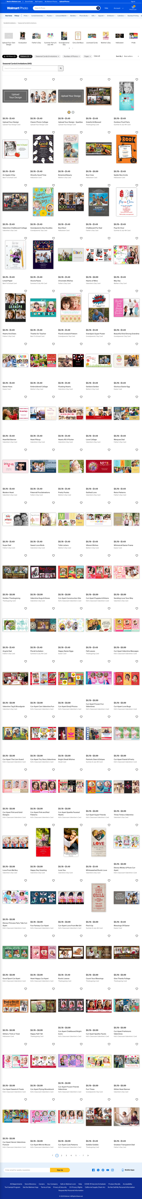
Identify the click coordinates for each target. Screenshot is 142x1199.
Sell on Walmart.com (68, 1184)
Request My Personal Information (71, 1190)
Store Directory (30, 1184)
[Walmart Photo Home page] (17, 8)
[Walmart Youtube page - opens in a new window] (107, 1170)
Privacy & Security (60, 1187)
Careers (42, 1184)
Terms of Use (46, 1187)
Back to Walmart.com (14, 1)
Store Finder (29, 1)
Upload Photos (64, 1)
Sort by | (119, 56)
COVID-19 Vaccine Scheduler (95, 1184)
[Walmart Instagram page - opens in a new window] (112, 1170)
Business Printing (133, 16)
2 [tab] (72, 48)
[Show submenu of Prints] (28, 15)
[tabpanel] (9, 38)
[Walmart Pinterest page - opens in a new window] (103, 1170)
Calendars (120, 16)
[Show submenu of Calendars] (125, 15)
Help (106, 8)
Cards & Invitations (10, 23)
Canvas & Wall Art (61, 16)
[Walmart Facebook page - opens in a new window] (93, 1170)
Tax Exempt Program (12, 1187)
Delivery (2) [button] (25, 56)
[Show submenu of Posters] (53, 15)
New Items (8, 16)
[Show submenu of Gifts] (95, 15)
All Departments (16, 1184)
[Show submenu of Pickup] (20, 15)
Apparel (100, 16)
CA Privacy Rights (75, 1187)
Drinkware (110, 16)
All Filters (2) (11, 56)
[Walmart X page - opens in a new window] (98, 1170)
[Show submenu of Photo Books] (88, 15)
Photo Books (84, 16)
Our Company (52, 1184)
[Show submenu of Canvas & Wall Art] (67, 15)
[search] (60, 68)
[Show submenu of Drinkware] (114, 15)
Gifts (93, 16)
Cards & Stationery (37, 16)
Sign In (133, 1)
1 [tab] (69, 48)
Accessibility (127, 1184)
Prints (26, 16)
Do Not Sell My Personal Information (121, 1187)
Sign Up (60, 1170)
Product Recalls (114, 1184)
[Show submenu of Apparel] (104, 15)
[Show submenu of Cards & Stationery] (44, 15)
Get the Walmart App (30, 1187)
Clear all (97, 56)
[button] (15, 79)
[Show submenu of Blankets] (76, 15)
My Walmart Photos (51, 1)
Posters (49, 16)
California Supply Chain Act (95, 1187)
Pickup (17, 16)
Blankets (73, 16)
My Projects (39, 1)
